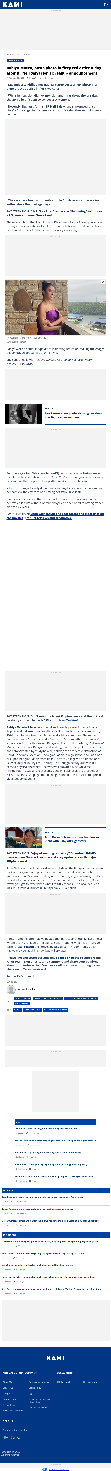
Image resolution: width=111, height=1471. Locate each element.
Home (10, 54)
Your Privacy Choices (59, 1469)
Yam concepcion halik (55, 1010)
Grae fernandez (32, 1010)
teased (29, 946)
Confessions (20, 1145)
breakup (45, 868)
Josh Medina (36, 78)
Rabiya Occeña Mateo (22, 727)
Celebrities (20, 1133)
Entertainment (23, 54)
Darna (17, 1010)
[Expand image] (103, 282)
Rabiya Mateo (22, 1004)
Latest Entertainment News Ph (80, 999)
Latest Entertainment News (48, 999)
